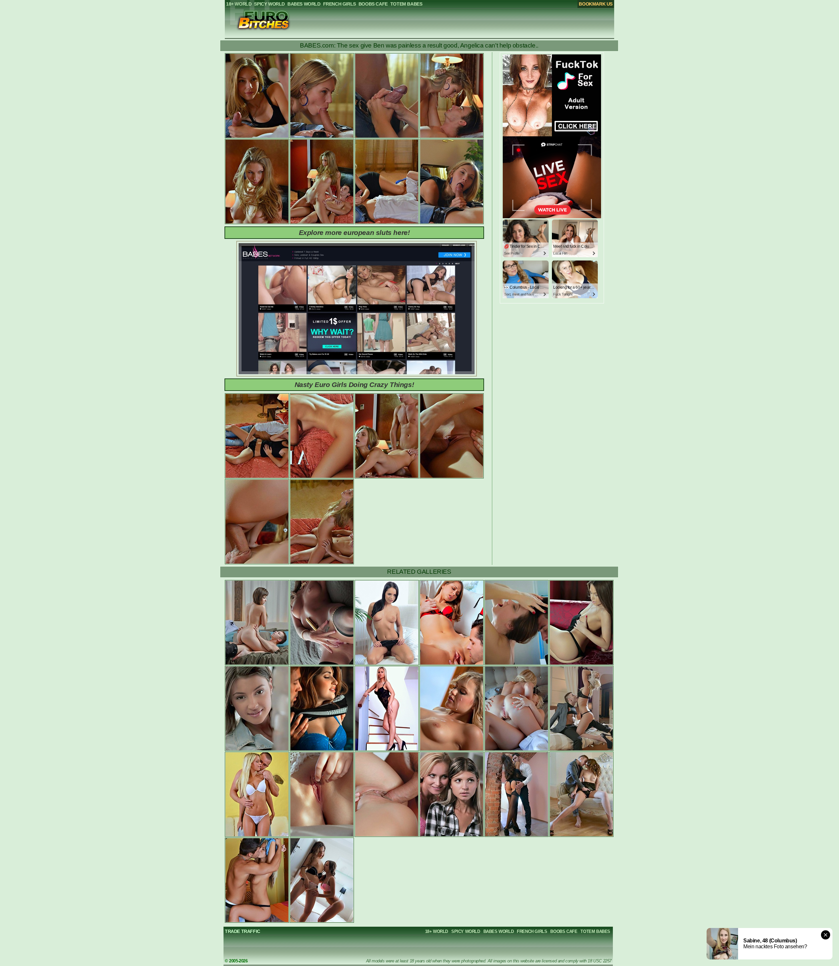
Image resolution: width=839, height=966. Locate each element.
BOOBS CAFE (563, 931)
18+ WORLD (436, 931)
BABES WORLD (498, 931)
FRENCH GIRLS (532, 931)
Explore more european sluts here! (354, 232)
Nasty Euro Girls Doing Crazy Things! (354, 384)
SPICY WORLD (465, 931)
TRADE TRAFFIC (242, 931)
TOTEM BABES (595, 931)
